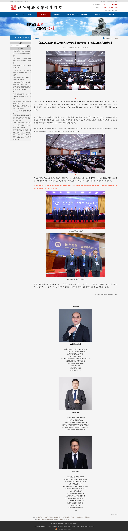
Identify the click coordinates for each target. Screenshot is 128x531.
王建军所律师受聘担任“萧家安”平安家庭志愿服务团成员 (22, 83)
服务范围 (97, 14)
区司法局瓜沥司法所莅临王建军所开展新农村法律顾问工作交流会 (22, 89)
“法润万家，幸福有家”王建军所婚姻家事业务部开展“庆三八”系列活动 (22, 73)
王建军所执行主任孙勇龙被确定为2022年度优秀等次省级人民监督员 (22, 53)
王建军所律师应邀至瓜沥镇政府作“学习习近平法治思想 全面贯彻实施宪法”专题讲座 (22, 125)
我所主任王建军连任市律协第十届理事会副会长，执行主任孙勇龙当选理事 (22, 137)
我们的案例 (84, 14)
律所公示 (111, 14)
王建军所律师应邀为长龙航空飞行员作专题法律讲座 (22, 78)
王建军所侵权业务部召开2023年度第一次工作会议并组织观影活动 (22, 61)
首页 (16, 14)
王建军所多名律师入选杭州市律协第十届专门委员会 (22, 107)
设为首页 (103, 1)
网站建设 (75, 523)
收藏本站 (109, 1)
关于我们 (30, 14)
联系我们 (115, 1)
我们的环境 (70, 14)
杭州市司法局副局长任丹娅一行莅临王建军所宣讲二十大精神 (22, 131)
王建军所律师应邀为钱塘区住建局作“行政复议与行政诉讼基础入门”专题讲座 (22, 118)
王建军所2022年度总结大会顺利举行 (22, 112)
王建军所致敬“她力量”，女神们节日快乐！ (22, 67)
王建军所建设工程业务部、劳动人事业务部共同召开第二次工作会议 (22, 96)
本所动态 (43, 14)
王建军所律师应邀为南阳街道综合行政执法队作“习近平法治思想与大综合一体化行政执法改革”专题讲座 (63, 517)
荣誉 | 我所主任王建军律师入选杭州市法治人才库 (22, 102)
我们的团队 (57, 14)
